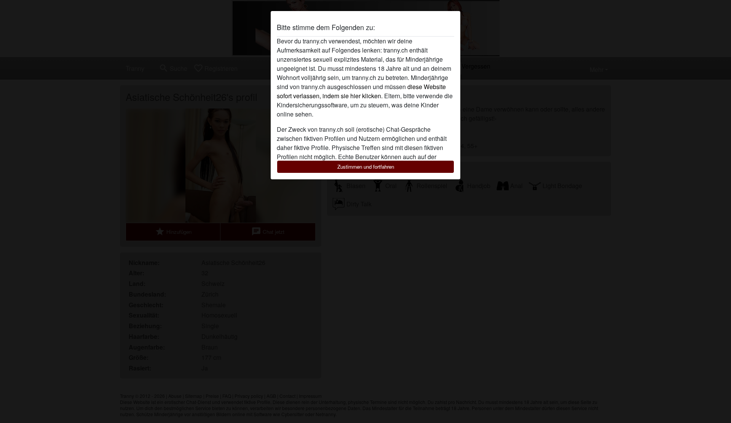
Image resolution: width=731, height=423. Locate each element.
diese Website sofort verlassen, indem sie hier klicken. (361, 91)
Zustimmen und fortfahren (365, 166)
